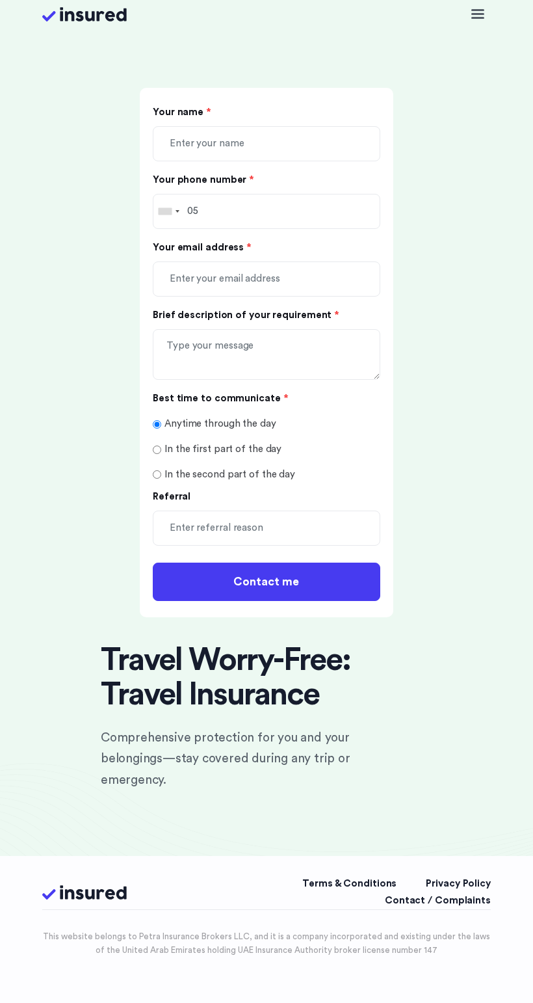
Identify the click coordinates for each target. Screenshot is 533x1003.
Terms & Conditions (349, 884)
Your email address (202, 247)
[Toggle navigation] (478, 14)
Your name (182, 112)
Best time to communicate (220, 398)
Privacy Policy (458, 884)
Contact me (266, 581)
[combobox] (168, 211)
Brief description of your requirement (246, 315)
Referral (171, 497)
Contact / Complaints (438, 900)
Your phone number (203, 180)
